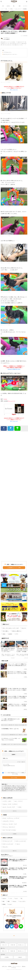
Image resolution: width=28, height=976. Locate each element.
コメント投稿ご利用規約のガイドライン (12, 772)
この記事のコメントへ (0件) (14, 567)
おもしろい (24, 628)
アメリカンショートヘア (7, 841)
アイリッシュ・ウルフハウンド (9, 827)
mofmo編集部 (6, 39)
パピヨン (20, 807)
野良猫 (4, 904)
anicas (5, 399)
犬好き (4, 634)
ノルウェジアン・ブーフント (8, 821)
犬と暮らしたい (21, 944)
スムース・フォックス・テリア (9, 807)
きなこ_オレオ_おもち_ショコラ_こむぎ (11, 628)
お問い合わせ (4, 966)
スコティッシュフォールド (21, 841)
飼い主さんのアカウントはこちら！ (10, 54)
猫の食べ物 (13, 951)
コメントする (14, 777)
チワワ (16, 634)
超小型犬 (10, 634)
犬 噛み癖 (20, 957)
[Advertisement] (14, 496)
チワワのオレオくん (7, 52)
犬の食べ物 (13, 944)
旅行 (3, 901)
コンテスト (25, 5)
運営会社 (23, 966)
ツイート (10, 429)
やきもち (14, 901)
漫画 (19, 5)
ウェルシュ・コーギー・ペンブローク (10, 804)
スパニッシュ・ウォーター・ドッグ (10, 824)
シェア (4, 429)
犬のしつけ (4, 944)
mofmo (14, 1)
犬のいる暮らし (6, 631)
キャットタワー (23, 901)
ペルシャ (18, 844)
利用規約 (9, 966)
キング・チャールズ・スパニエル (9, 830)
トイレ (10, 898)
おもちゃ (4, 898)
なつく (16, 898)
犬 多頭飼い (7, 957)
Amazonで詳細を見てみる (14, 369)
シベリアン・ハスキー (7, 801)
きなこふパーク (11, 401)
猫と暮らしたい (21, 951)
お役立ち (8, 5)
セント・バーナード (18, 801)
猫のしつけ (4, 951)
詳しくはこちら (14, 89)
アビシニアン (5, 847)
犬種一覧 (14, 811)
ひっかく (10, 904)
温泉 (8, 901)
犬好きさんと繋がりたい (17, 631)
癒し (14, 5)
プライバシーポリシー (16, 966)
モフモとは (13, 967)
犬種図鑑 (14, 833)
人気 (3, 5)
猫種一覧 (14, 850)
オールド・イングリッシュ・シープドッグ (11, 818)
